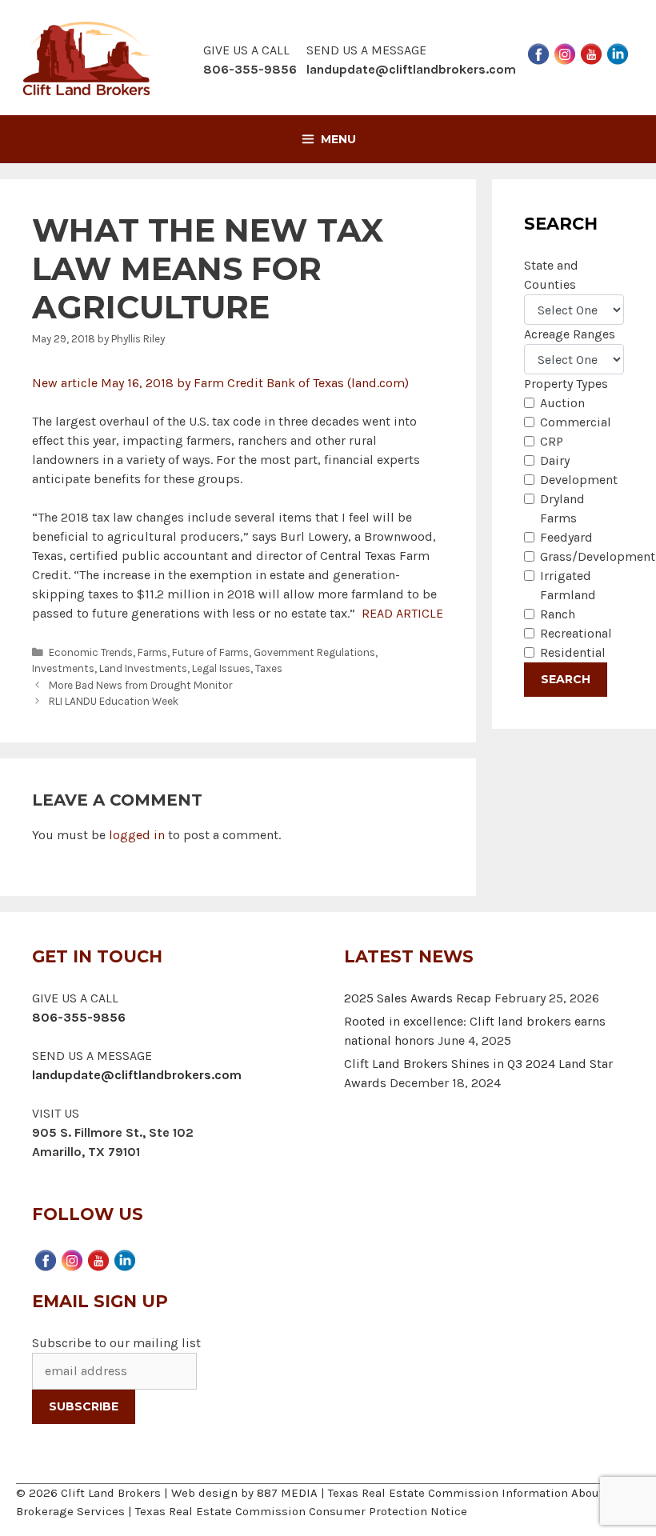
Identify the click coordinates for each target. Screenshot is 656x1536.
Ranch (557, 614)
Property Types (566, 383)
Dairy (555, 460)
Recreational (576, 633)
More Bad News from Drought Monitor (140, 685)
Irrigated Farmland (568, 585)
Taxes (268, 668)
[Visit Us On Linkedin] (617, 52)
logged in (137, 834)
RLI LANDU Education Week (113, 701)
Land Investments (143, 668)
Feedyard (566, 537)
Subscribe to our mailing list (116, 1342)
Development (579, 479)
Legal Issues (221, 668)
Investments (63, 668)
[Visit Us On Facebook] (538, 52)
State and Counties (551, 275)
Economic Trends (91, 652)
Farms (152, 652)
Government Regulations (314, 652)
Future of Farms (210, 652)
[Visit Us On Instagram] (564, 52)
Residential (573, 652)
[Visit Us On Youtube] (591, 52)
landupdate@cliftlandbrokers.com (411, 69)
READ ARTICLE (402, 613)
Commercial (575, 422)
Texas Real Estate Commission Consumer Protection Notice (301, 1511)
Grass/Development (597, 556)
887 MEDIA (287, 1493)
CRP (551, 441)
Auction (562, 402)
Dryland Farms (562, 508)
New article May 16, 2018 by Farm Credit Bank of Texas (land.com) (220, 382)
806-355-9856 (79, 1017)
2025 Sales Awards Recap (417, 998)
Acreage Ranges (569, 334)
